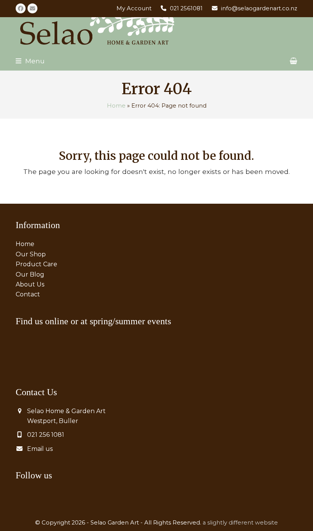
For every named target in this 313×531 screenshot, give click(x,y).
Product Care (36, 264)
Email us (40, 448)
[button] (30, 61)
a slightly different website (240, 522)
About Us (30, 284)
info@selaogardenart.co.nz (259, 8)
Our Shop (31, 254)
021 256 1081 (45, 434)
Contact (28, 294)
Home (116, 105)
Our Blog (30, 274)
